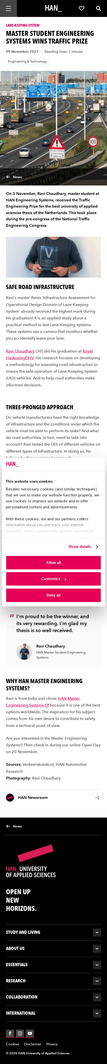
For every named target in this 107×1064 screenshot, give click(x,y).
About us (15, 948)
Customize (50, 579)
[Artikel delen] (97, 798)
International (20, 1013)
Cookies (12, 1044)
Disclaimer (32, 1044)
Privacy (51, 1044)
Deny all (54, 595)
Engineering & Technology (27, 61)
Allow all (53, 562)
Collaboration (21, 997)
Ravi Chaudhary (20, 351)
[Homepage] (53, 8)
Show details (79, 546)
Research (16, 981)
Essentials (17, 964)
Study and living (23, 932)
